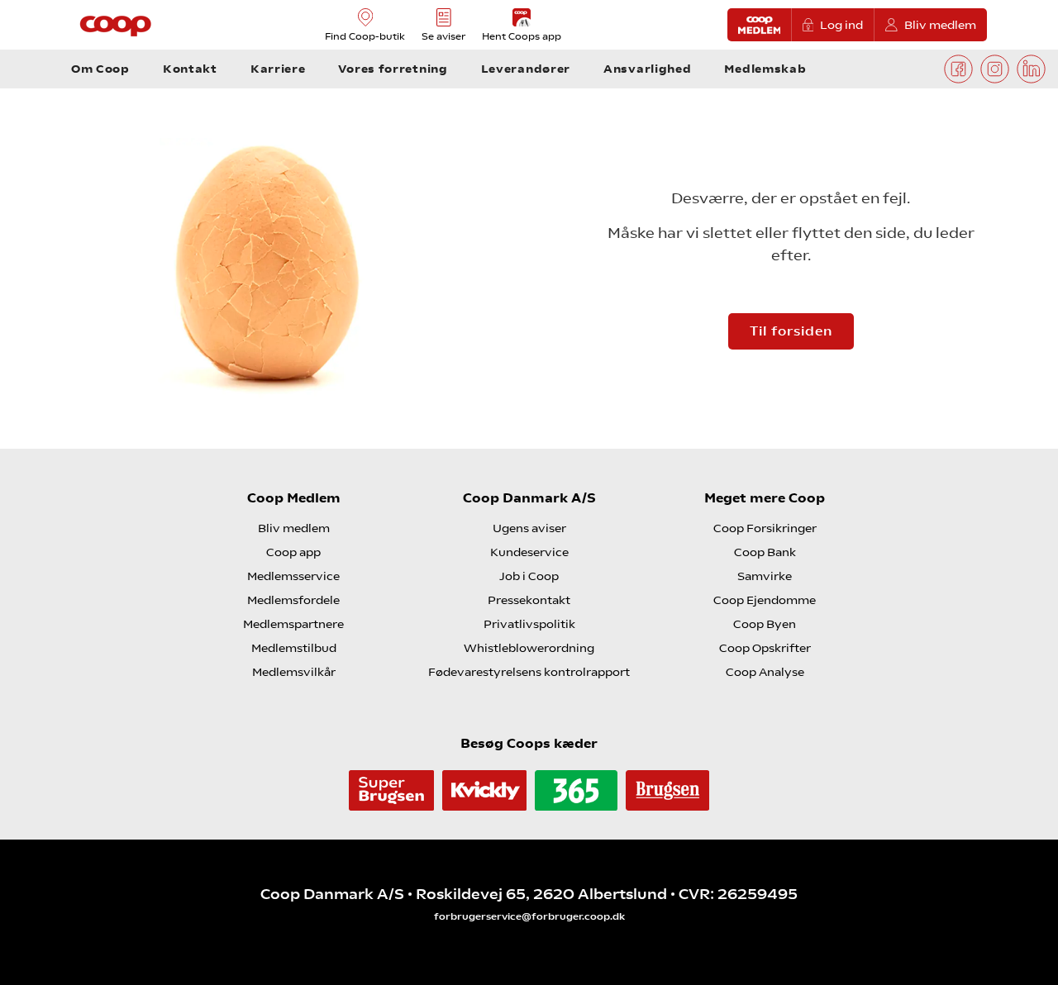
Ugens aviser (529, 528)
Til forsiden (791, 331)
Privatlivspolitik (529, 623)
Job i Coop (529, 576)
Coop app (293, 552)
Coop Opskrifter (765, 647)
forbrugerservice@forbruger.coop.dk (529, 916)
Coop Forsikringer (765, 528)
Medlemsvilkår (294, 671)
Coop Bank (765, 552)
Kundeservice (529, 552)
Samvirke (764, 576)
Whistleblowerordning (529, 647)
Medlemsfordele (293, 600)
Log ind (841, 24)
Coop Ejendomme (764, 600)
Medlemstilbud (293, 647)
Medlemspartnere (293, 623)
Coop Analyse (765, 671)
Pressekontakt (529, 600)
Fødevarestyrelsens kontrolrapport (529, 671)
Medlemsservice (293, 576)
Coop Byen (764, 623)
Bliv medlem (940, 24)
